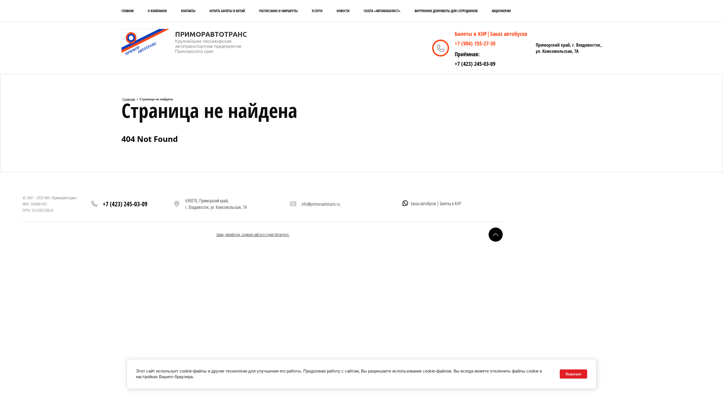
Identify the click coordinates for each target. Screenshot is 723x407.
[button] (496, 235)
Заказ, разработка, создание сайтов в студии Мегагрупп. (252, 234)
